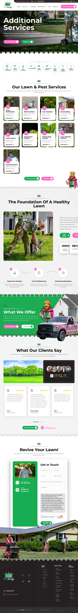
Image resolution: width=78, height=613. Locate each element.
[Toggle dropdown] (28, 6)
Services (24, 6)
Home (18, 6)
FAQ (49, 6)
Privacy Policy (48, 510)
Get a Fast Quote (68, 6)
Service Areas (41, 6)
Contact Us (55, 6)
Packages (33, 6)
